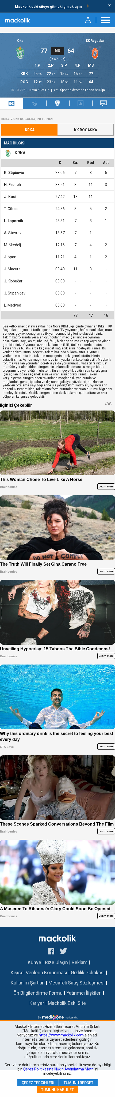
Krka (20, 41)
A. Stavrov (12, 233)
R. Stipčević (14, 172)
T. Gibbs (11, 209)
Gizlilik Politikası (88, 972)
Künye (34, 962)
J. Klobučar (13, 281)
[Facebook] (51, 952)
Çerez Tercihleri (38, 1083)
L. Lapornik (13, 221)
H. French (12, 184)
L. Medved (12, 305)
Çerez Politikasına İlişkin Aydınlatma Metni (58, 1069)
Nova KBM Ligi (40, 90)
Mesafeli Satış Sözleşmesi (76, 983)
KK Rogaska (95, 41)
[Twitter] (63, 952)
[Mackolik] (18, 20)
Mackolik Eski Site (67, 1003)
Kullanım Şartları (28, 983)
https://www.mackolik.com (61, 1035)
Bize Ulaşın (56, 962)
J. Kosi (10, 197)
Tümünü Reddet (78, 1083)
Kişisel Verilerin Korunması (39, 972)
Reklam (79, 962)
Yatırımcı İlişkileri (84, 993)
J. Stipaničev (14, 293)
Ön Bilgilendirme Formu (38, 993)
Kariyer (36, 1003)
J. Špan (10, 257)
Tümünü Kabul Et (57, 1090)
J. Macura (12, 269)
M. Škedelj (12, 245)
